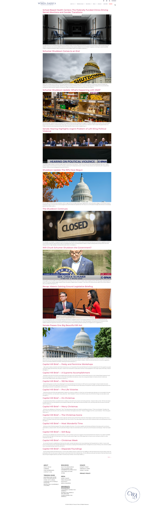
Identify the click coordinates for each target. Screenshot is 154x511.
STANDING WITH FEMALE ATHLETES (51, 482)
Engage (99, 3)
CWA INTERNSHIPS (49, 470)
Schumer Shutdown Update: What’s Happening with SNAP (71, 90)
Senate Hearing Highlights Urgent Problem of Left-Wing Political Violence (74, 130)
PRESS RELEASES (66, 480)
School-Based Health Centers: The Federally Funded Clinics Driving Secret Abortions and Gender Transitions (75, 11)
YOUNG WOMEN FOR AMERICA (66, 496)
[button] (115, 5)
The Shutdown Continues (55, 209)
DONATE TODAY (84, 467)
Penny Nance (65, 478)
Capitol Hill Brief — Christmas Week (60, 440)
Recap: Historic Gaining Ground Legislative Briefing (68, 286)
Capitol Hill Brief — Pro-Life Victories (60, 389)
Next (109, 457)
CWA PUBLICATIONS (66, 471)
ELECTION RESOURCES (67, 467)
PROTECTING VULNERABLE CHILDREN (51, 485)
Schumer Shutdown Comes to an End (61, 51)
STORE (63, 473)
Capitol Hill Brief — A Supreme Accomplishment (66, 373)
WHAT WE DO (47, 467)
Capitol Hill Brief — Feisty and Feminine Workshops (68, 364)
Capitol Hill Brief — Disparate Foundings (62, 449)
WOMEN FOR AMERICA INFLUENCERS (67, 493)
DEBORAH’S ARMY (85, 468)
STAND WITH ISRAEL (49, 480)
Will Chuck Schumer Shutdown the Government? (67, 247)
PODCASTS (64, 481)
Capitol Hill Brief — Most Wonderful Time (63, 423)
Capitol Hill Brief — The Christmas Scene (62, 415)
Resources (88, 3)
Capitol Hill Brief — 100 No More (58, 381)
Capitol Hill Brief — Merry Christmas (60, 406)
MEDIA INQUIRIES (66, 483)
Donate (110, 3)
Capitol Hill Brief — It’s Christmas (59, 398)
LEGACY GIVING (84, 470)
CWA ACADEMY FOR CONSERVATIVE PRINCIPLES (69, 469)
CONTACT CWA (48, 472)
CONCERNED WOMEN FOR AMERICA (68, 490)
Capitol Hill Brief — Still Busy (56, 432)
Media (94, 3)
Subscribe (105, 3)
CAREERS (46, 468)
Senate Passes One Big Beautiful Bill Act (62, 325)
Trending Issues (80, 3)
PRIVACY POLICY (85, 473)
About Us (72, 3)
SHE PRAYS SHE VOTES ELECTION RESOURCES (50, 478)
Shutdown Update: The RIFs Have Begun (63, 170)
